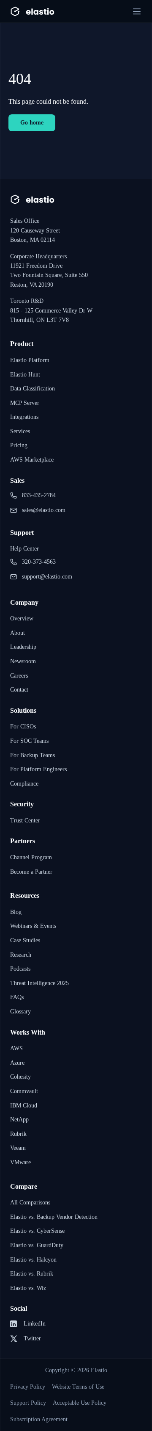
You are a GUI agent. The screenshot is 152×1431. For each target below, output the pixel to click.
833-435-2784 (43, 495)
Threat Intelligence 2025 (44, 983)
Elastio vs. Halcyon (37, 1259)
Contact (21, 689)
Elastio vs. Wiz (30, 1287)
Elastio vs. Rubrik (34, 1273)
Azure (18, 1062)
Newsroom (25, 661)
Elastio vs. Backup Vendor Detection (61, 1216)
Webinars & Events (36, 925)
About (18, 632)
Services (22, 431)
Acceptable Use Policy (89, 1403)
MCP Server (26, 402)
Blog (16, 911)
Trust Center (28, 820)
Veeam (19, 1147)
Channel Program (34, 857)
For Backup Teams (36, 755)
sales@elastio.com (48, 510)
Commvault (25, 1091)
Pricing (19, 445)
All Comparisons (33, 1202)
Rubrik (18, 1133)
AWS (16, 1048)
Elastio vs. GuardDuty (40, 1245)
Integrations (26, 416)
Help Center (26, 548)
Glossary (22, 1011)
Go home (34, 122)
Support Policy (31, 1403)
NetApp (20, 1119)
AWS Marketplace (34, 459)
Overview (23, 618)
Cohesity (22, 1076)
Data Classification (36, 388)
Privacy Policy (30, 1387)
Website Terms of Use (87, 1387)
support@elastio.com (52, 576)
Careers (21, 675)
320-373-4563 (43, 562)
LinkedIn (35, 1323)
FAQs (17, 997)
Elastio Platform (32, 360)
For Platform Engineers (42, 769)
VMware (21, 1162)
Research (23, 954)
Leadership (25, 646)
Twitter (33, 1338)
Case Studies (28, 940)
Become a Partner (35, 871)
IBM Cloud (24, 1105)
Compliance (26, 783)
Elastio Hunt (27, 374)
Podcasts (23, 968)
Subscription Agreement (43, 1419)
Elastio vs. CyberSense (42, 1230)
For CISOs (24, 726)
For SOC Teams (32, 740)
